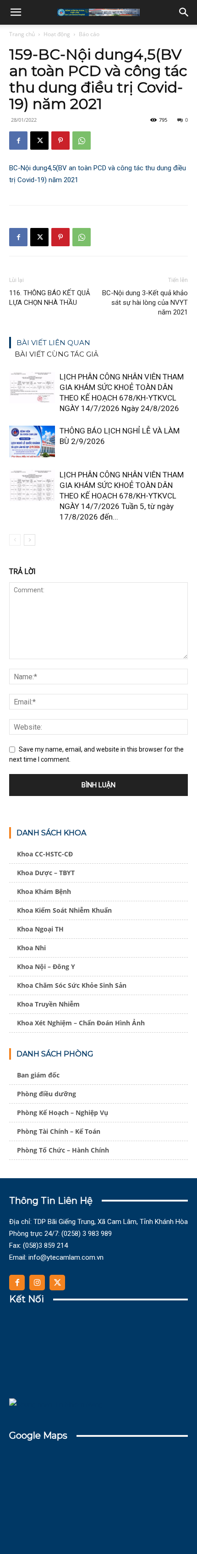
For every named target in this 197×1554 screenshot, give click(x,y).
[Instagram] (37, 1282)
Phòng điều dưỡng (46, 1093)
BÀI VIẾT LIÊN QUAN (53, 342)
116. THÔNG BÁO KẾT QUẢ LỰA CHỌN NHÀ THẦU (49, 298)
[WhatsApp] (81, 140)
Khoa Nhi (31, 947)
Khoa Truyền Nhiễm (48, 1004)
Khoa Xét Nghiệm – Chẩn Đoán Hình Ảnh (81, 1022)
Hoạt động (57, 34)
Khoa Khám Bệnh (44, 891)
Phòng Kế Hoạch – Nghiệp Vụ (62, 1112)
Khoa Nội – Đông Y (46, 966)
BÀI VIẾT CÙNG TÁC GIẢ (56, 354)
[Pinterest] (60, 140)
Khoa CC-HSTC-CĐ (45, 854)
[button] (15, 12)
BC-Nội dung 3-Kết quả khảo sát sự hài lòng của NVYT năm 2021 (145, 302)
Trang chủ (22, 34)
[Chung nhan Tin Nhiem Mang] (56, 1404)
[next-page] (29, 540)
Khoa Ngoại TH (40, 929)
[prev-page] (15, 540)
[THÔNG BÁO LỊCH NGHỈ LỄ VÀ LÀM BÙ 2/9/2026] (32, 441)
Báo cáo (89, 34)
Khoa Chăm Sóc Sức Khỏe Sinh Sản (71, 985)
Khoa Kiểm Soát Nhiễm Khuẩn (64, 910)
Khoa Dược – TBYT (46, 872)
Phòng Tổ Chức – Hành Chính (63, 1150)
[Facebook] (18, 140)
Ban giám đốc (38, 1075)
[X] (39, 140)
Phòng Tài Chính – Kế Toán (58, 1131)
